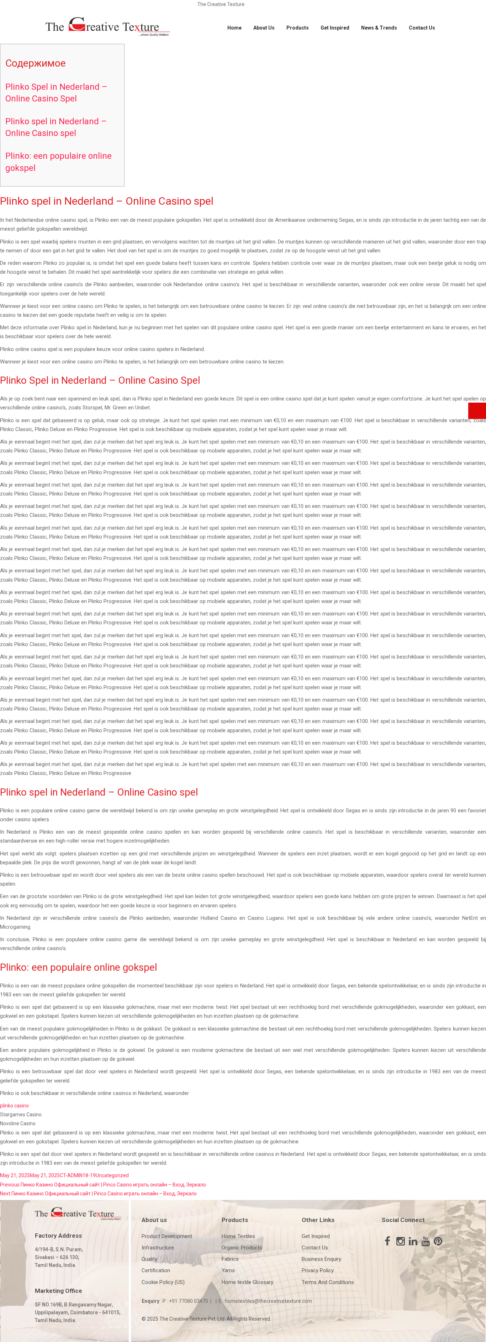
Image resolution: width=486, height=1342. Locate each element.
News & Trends (379, 28)
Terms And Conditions (328, 1282)
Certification (156, 1270)
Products (297, 28)
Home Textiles (238, 1236)
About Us (264, 28)
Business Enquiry (321, 1259)
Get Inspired (335, 28)
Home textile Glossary (247, 1282)
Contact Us (422, 28)
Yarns (228, 1270)
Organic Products (242, 1247)
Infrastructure (158, 1247)
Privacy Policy (318, 1270)
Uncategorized (112, 1175)
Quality (149, 1259)
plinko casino (14, 1105)
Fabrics (230, 1259)
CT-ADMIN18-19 (78, 1175)
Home (234, 28)
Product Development (167, 1236)
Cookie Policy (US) (163, 1282)
